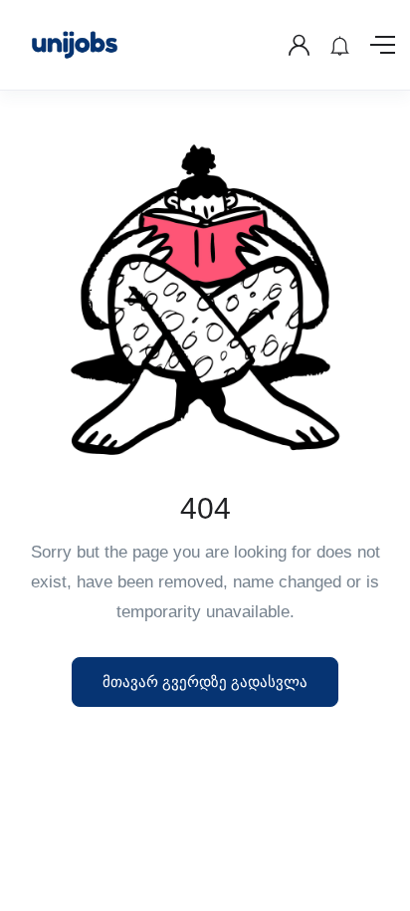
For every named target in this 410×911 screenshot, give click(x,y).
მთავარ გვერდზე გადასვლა (205, 681)
